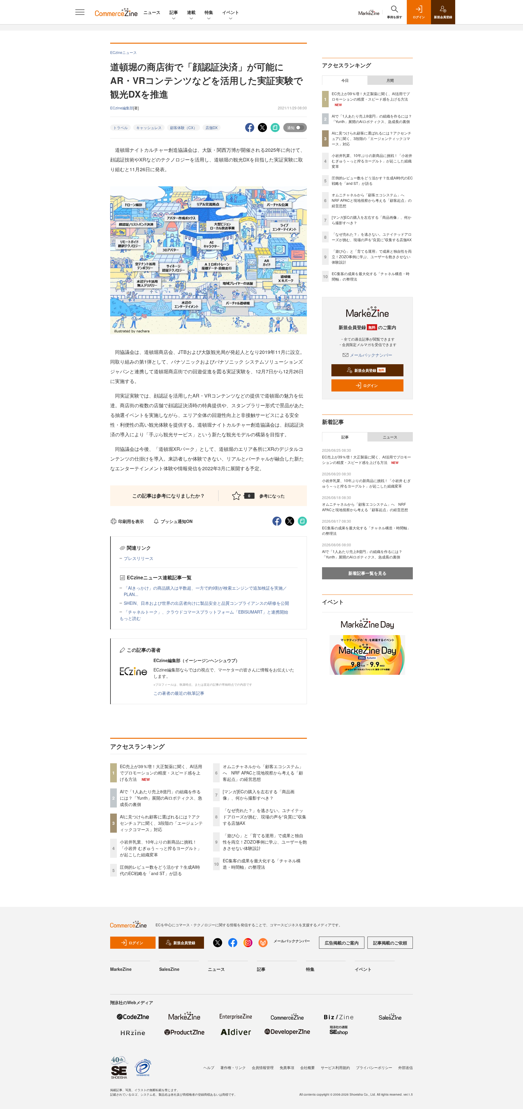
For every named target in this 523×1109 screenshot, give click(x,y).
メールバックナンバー (371, 355)
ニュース (151, 12)
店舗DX (212, 127)
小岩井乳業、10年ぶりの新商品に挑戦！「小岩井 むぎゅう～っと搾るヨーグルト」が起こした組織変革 (161, 848)
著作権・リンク (233, 1067)
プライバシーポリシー (374, 1067)
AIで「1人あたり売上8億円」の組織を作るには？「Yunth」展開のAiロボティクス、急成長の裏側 (161, 797)
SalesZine (169, 969)
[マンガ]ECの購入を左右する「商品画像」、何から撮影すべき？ (258, 794)
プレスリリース (138, 558)
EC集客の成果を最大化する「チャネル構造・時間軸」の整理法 (262, 864)
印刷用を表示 (131, 521)
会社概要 (307, 1067)
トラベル (120, 127)
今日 (345, 80)
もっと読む (130, 618)
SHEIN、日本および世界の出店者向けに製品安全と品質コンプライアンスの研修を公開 (206, 603)
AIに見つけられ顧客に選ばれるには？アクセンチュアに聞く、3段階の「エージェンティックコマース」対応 (161, 823)
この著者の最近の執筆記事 (178, 693)
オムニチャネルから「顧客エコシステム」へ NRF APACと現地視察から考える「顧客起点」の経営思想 (263, 772)
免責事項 (287, 1067)
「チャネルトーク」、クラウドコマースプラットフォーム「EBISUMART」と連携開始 (206, 612)
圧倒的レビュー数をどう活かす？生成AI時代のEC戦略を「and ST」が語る (160, 870)
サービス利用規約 (335, 1067)
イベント (230, 12)
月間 (390, 80)
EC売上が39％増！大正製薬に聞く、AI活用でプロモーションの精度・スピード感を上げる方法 (161, 772)
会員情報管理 (263, 1067)
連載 (191, 12)
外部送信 (405, 1067)
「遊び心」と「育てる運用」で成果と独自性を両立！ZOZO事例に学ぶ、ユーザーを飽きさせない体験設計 (265, 841)
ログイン (370, 385)
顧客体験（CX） (183, 127)
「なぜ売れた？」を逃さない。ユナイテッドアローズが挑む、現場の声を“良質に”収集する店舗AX (264, 816)
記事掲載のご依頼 (390, 943)
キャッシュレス (149, 127)
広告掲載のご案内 (342, 943)
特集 (209, 12)
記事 (173, 12)
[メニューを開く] (80, 12)
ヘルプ (208, 1067)
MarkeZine (121, 969)
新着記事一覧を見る (367, 573)
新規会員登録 (369, 370)
